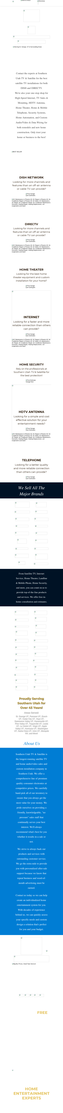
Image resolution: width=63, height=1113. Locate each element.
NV (26, 733)
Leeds (45, 723)
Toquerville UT (35, 723)
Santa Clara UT (24, 731)
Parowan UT (35, 716)
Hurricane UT (30, 728)
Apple (44, 726)
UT (20, 719)
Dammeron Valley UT (23, 721)
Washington (42, 728)
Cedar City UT (28, 719)
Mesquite (45, 731)
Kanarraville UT (41, 721)
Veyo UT (39, 719)
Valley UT (19, 728)
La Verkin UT (25, 726)
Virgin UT (36, 726)
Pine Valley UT (21, 723)
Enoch (45, 716)
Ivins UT (36, 731)
